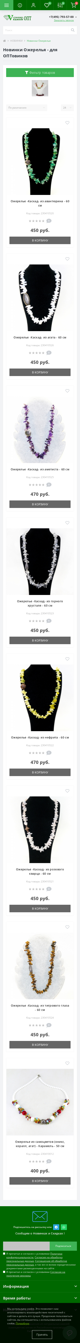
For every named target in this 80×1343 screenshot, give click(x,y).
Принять (42, 1334)
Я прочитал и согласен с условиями (35, 1273)
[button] (33, 5)
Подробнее (22, 1323)
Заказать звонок (64, 20)
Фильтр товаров (41, 72)
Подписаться (63, 1246)
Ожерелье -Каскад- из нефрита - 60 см (40, 737)
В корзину (40, 240)
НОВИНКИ (16, 40)
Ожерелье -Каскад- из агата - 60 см (40, 337)
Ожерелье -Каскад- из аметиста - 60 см (40, 469)
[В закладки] (67, 123)
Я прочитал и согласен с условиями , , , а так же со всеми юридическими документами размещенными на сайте (41, 1261)
